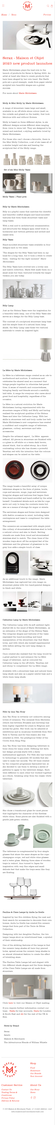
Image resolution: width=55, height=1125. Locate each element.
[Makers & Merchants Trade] (27, 6)
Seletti (7, 1035)
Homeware (35, 1070)
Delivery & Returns (10, 1101)
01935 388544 (40, 1109)
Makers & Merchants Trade (19, 1109)
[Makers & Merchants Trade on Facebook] (31, 1098)
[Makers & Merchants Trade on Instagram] (34, 1098)
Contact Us (6, 1089)
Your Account (36, 1076)
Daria (36, 1011)
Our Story (34, 1089)
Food (32, 1068)
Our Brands (35, 1073)
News (13, 14)
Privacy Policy (8, 1098)
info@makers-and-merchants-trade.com (27, 1112)
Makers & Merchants (14, 1039)
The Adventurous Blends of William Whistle (25, 1042)
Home (4, 14)
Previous (47, 14)
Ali (22, 1014)
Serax (6, 1031)
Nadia (12, 1011)
